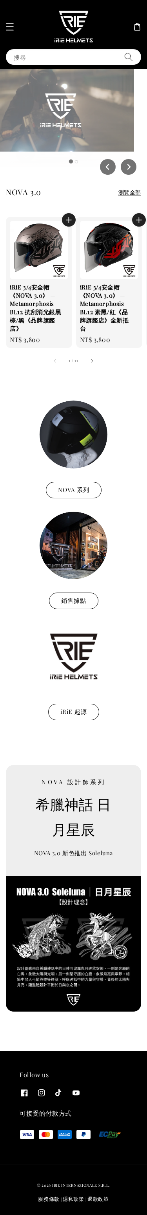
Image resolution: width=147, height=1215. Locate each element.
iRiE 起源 (73, 711)
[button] (9, 26)
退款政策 (98, 1198)
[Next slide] (128, 167)
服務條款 (49, 1198)
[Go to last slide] (108, 167)
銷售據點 (73, 600)
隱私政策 (73, 1198)
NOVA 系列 (73, 490)
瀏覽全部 (129, 192)
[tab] (71, 161)
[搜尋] (128, 56)
